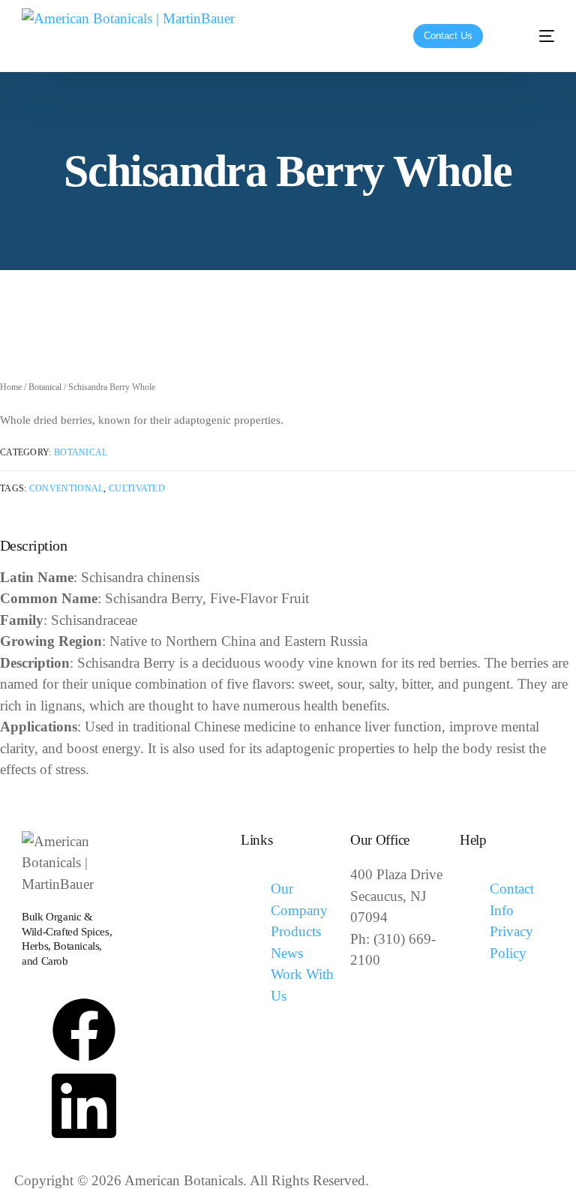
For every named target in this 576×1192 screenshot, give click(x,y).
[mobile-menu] (534, 36)
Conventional (66, 488)
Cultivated (137, 488)
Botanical (45, 387)
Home (11, 387)
